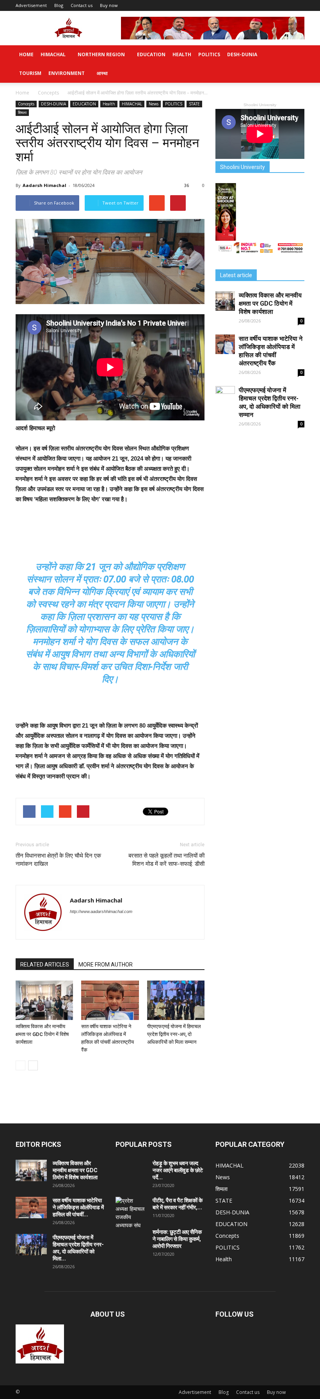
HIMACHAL (53, 54)
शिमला (22, 112)
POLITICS (209, 54)
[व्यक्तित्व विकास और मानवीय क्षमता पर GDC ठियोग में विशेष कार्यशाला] (44, 1000)
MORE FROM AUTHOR (105, 964)
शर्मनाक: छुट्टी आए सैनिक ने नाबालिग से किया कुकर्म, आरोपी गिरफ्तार (177, 1239)
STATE (194, 104)
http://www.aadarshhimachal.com (101, 911)
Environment (66, 73)
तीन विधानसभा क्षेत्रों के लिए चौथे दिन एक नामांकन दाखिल (58, 859)
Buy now (109, 5)
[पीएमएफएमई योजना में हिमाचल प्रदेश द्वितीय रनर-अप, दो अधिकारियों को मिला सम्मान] (175, 1000)
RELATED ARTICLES (44, 964)
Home (26, 54)
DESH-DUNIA (242, 54)
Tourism (30, 73)
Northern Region (101, 54)
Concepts (26, 104)
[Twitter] (76, 927)
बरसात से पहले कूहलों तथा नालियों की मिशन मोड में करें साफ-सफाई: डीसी (166, 859)
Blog (58, 5)
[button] (295, 64)
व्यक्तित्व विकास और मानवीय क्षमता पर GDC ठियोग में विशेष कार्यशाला (42, 1034)
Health (181, 54)
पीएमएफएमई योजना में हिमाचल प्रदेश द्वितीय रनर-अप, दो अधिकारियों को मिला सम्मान (174, 1034)
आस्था (102, 73)
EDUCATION (151, 54)
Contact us (81, 5)
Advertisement (31, 5)
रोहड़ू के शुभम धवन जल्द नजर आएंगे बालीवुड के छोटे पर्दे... (178, 1170)
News (153, 104)
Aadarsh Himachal (44, 185)
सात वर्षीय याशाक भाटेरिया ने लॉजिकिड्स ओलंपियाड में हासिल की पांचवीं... (78, 1207)
